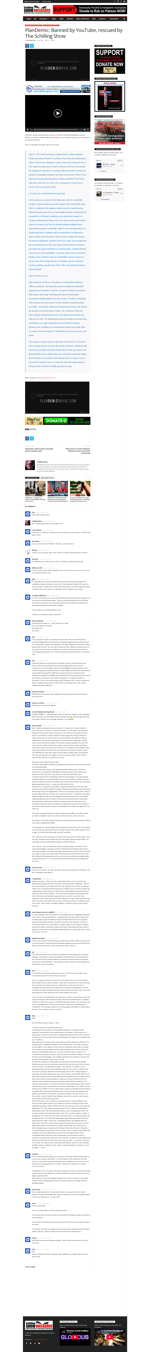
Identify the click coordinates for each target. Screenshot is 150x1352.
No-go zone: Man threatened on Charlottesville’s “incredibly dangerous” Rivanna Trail (80, 499)
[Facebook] (115, 1)
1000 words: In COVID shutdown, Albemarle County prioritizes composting (77, 451)
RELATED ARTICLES (32, 478)
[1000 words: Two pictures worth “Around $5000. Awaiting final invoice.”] (35, 488)
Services (70, 19)
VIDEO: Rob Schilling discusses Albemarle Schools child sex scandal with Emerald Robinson (58, 499)
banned (55, 135)
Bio (35, 19)
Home (29, 19)
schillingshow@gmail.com (40, 1339)
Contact (102, 19)
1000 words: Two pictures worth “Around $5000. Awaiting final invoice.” (35, 499)
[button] (124, 19)
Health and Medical (48, 25)
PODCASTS (43, 19)
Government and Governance (37, 23)
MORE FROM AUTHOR (47, 478)
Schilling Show (31, 40)
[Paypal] (118, 1)
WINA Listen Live (82, 19)
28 (54, 40)
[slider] (56, 129)
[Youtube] (124, 1)
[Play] (28, 130)
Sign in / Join (46, 1)
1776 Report (113, 19)
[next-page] (89, 478)
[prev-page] (87, 478)
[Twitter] (121, 1)
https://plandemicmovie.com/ (46, 378)
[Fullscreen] (88, 130)
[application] (57, 113)
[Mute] (84, 130)
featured (33, 429)
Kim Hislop (35, 541)
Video (61, 19)
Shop (94, 19)
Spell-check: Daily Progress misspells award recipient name (39, 450)
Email (54, 19)
